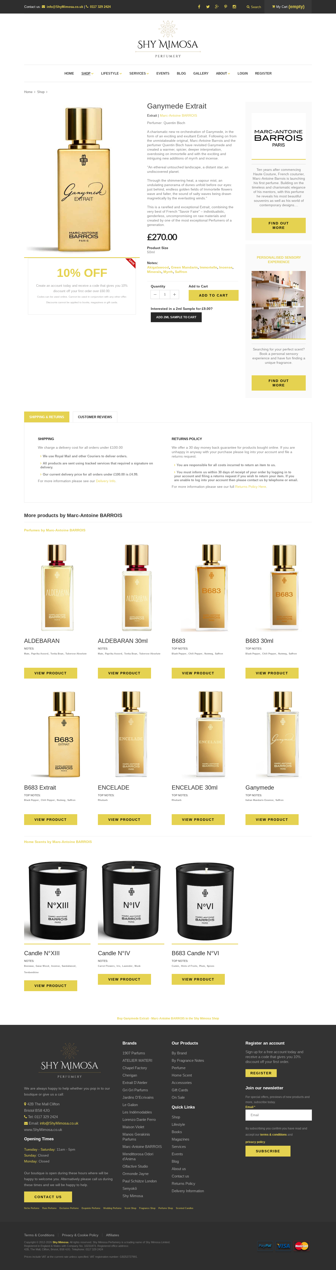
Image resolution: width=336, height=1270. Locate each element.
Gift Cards (180, 1090)
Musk (137, 966)
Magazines (180, 1139)
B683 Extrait (40, 787)
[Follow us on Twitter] (208, 7)
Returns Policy (183, 1183)
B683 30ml (259, 640)
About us (179, 1169)
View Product (50, 673)
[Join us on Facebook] (199, 7)
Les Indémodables (137, 1112)
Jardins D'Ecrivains (138, 1097)
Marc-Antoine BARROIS (142, 1146)
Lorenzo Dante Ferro (139, 1119)
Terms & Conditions (39, 1235)
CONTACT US (48, 1197)
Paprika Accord (39, 653)
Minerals (154, 272)
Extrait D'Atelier (134, 1082)
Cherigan (129, 1075)
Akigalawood (158, 267)
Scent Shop (130, 1208)
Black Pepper (179, 653)
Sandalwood (69, 966)
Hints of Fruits (189, 966)
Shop (41, 92)
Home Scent (182, 1075)
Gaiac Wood (42, 966)
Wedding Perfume (112, 1208)
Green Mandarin (184, 267)
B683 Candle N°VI (195, 953)
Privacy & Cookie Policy (80, 1235)
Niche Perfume (31, 1208)
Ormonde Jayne (135, 1174)
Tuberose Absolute (76, 653)
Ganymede (259, 787)
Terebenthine (31, 972)
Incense (225, 267)
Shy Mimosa (132, 1196)
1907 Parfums (133, 1053)
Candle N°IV (114, 953)
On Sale (178, 1097)
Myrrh (168, 272)
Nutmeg (208, 653)
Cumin (175, 966)
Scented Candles (184, 1208)
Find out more (279, 225)
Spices (210, 966)
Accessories (182, 1082)
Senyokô (129, 1188)
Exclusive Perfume (69, 1208)
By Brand (179, 1053)
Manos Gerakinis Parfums (136, 1136)
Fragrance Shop (147, 1208)
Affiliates (112, 1235)
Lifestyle (178, 1124)
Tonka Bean (56, 653)
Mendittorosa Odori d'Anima (137, 1156)
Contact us (180, 1176)
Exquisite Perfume (91, 1208)
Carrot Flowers (106, 966)
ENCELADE (113, 787)
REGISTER (261, 1073)
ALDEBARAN (42, 640)
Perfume (178, 1068)
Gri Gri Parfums (135, 1090)
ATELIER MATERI (137, 1060)
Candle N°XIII (42, 953)
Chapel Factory (134, 1068)
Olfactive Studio (135, 1166)
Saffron (181, 272)
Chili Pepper (195, 653)
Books (177, 1132)
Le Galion (130, 1105)
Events (177, 1154)
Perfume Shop (165, 1208)
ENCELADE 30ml (194, 787)
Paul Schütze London (139, 1181)
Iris (118, 966)
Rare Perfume (49, 1208)
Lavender (127, 966)
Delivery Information (188, 1191)
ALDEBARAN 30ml (123, 640)
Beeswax (29, 966)
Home (28, 92)
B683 (178, 640)
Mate (26, 653)
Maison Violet (133, 1127)
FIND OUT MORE (279, 383)
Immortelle (208, 267)
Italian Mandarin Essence (259, 800)
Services (179, 1146)
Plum (202, 966)
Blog (175, 1161)
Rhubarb (103, 800)
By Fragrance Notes (188, 1060)
